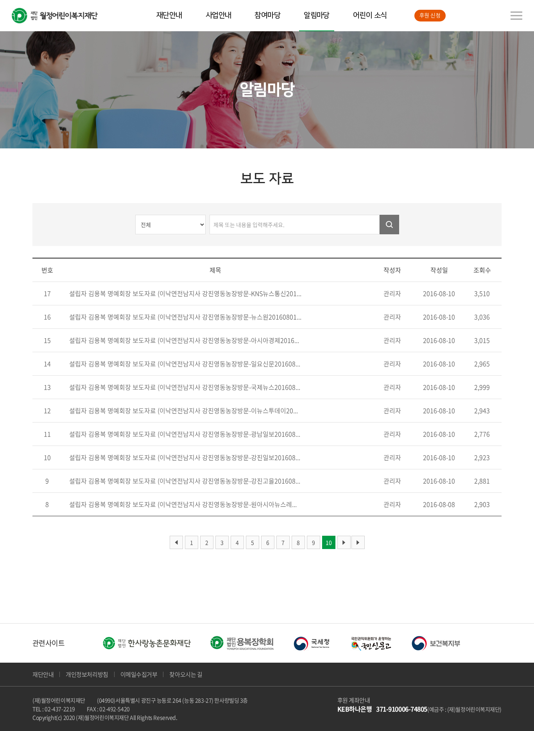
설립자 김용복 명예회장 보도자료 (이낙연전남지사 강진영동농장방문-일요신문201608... (184, 363)
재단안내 (169, 15)
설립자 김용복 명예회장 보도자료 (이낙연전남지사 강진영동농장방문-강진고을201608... (184, 480)
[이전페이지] (176, 542)
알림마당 (317, 15)
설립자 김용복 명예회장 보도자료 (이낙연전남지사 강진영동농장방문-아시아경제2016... (184, 340)
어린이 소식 (370, 15)
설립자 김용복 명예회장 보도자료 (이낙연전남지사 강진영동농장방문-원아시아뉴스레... (183, 504)
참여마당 (267, 15)
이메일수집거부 (139, 674)
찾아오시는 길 (185, 674)
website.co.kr (237, 717)
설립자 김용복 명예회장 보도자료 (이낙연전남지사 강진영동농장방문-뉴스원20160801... (185, 316)
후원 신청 (430, 15)
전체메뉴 (516, 15)
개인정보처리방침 (87, 674)
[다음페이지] (344, 542)
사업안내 (218, 15)
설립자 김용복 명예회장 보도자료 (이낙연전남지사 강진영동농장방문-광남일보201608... (184, 434)
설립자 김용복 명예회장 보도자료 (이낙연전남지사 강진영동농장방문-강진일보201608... (184, 457)
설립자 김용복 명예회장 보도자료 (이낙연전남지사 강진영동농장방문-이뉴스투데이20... (183, 410)
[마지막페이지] (358, 542)
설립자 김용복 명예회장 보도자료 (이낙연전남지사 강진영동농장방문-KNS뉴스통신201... (185, 293)
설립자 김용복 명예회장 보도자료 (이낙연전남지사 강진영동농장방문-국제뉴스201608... (184, 387)
